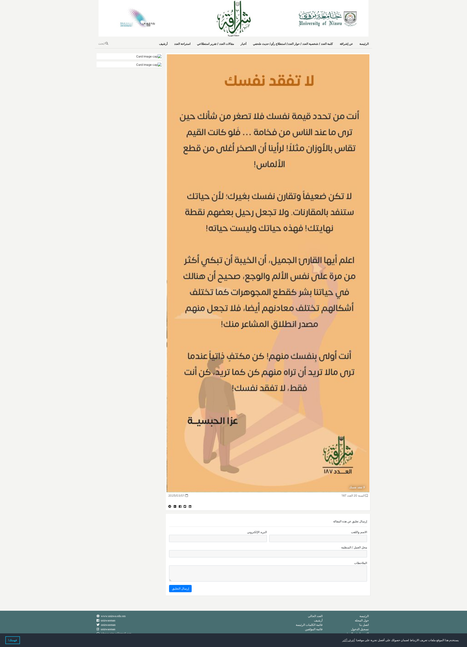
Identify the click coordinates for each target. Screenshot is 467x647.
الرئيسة (364, 44)
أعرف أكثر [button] (348, 640)
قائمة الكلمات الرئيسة (309, 625)
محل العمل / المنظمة (354, 547)
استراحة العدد (182, 44)
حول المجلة (362, 620)
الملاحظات (360, 563)
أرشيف (163, 44)
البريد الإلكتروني (257, 532)
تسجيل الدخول (360, 629)
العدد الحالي (315, 616)
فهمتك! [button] (12, 640)
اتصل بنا (364, 625)
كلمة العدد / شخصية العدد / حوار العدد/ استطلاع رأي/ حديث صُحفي (293, 44)
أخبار (243, 44)
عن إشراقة (346, 44)
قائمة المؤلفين (314, 629)
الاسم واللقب (359, 532)
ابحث (101, 43)
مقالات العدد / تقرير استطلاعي (215, 44)
